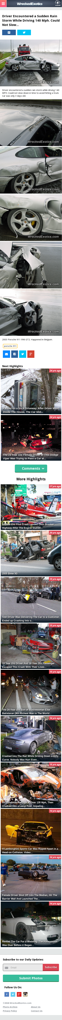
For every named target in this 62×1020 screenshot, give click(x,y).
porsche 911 (10, 346)
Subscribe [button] (51, 967)
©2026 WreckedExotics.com (17, 1003)
